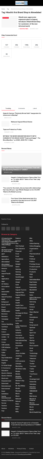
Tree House (33, 374)
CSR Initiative (6, 347)
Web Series (33, 396)
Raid (31, 277)
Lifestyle (18, 363)
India (17, 323)
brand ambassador (6, 310)
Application (5, 279)
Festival (18, 241)
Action (4, 247)
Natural (18, 401)
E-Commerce (6, 368)
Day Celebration (7, 357)
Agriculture (5, 259)
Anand (4, 271)
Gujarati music (20, 295)
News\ (18, 406)
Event (3, 391)
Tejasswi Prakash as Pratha (12, 129)
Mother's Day (20, 380)
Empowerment (6, 381)
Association (6, 286)
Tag (8, 9)
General (18, 279)
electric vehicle (7, 376)
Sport (31, 330)
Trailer (32, 369)
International (20, 338)
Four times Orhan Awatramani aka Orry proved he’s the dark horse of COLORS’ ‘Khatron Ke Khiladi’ (24, 200)
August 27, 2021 (34, 28)
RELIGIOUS (33, 290)
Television (33, 356)
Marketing (19, 366)
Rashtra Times (24, 28)
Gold (17, 285)
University (33, 381)
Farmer (4, 403)
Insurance (19, 335)
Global (18, 282)
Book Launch (6, 304)
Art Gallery (5, 284)
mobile (18, 374)
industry (18, 330)
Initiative (18, 332)
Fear (3, 411)
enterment (5, 383)
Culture (4, 350)
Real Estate (33, 282)
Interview (19, 343)
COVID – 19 (5, 337)
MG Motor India (21, 369)
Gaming (18, 272)
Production (33, 269)
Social (32, 320)
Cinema (4, 329)
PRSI (31, 274)
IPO (17, 348)
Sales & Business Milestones (35, 298)
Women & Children (33, 399)
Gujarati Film (20, 292)
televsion (33, 358)
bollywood (5, 302)
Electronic (5, 378)
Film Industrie (20, 248)
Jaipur (18, 351)
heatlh (18, 310)
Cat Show (5, 327)
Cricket (4, 339)
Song (31, 322)
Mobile (18, 371)
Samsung (33, 302)
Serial (31, 309)
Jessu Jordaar (20, 353)
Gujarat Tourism (21, 290)
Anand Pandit (6, 273)
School (32, 304)
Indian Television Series (21, 326)
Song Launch (34, 325)
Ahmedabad (6, 262)
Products (33, 272)
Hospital (18, 315)
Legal (17, 358)
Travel (32, 371)
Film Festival (20, 246)
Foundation (19, 259)
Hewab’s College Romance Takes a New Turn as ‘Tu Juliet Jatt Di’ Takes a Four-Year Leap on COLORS (26, 179)
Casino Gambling (7, 324)
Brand (4, 307)
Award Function (7, 297)
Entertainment (6, 386)
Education (5, 370)
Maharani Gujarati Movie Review (21, 122)
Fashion (4, 405)
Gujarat (18, 287)
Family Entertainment (6, 397)
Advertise (11, 448)
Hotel (17, 318)
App (3, 276)
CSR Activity (6, 345)
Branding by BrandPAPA (24, 454)
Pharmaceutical (35, 254)
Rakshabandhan (35, 279)
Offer (31, 241)
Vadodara (33, 384)
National (18, 399)
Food (17, 254)
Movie (18, 383)
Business (5, 17)
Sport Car (33, 332)
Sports (32, 335)
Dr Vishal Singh (7, 365)
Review (32, 292)
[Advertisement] (21, 82)
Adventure (5, 256)
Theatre (32, 361)
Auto (3, 289)
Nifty (17, 411)
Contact (31, 448)
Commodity (5, 334)
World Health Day (35, 412)
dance (4, 355)
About (3, 448)
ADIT (3, 254)
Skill (31, 314)
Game (17, 266)
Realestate (33, 285)
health (18, 300)
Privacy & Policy (21, 448)
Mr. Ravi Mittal (20, 386)
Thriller (32, 363)
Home (3, 9)
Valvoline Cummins (33, 387)
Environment (6, 388)
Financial (19, 251)
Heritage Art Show (22, 313)
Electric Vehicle (7, 373)
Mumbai (18, 391)
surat (31, 348)
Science (32, 307)
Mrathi (18, 388)
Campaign (5, 319)
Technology (33, 353)
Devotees (5, 360)
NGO (17, 409)
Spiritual (32, 327)
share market (34, 312)
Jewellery (19, 356)
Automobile (5, 291)
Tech (31, 351)
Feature (18, 238)
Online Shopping (35, 246)
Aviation (4, 294)
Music (18, 393)
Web (31, 393)
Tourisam (33, 366)
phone (32, 256)
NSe (31, 238)
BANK (3, 299)
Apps (3, 281)
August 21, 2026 (8, 172)
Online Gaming (34, 243)
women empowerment (34, 403)
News (17, 404)
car (3, 321)
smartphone (34, 317)
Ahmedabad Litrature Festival (7, 265)
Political (32, 259)
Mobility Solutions (19, 377)
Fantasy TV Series (8, 400)
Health (18, 297)
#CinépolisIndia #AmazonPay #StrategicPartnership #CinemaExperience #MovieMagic (9, 241)
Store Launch (34, 345)
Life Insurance (20, 361)
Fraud (17, 261)
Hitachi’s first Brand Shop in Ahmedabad (22, 9)
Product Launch (35, 266)
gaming (18, 269)
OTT (31, 251)
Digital (4, 363)
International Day (21, 340)
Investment (19, 345)
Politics (32, 261)
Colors (4, 332)
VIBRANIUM (33, 391)
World (32, 407)
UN (31, 376)
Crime (4, 342)
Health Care (19, 305)
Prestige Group (35, 264)
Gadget (18, 264)
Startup (32, 340)
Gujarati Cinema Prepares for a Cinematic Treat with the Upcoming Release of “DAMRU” (21, 169)
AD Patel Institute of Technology (7, 250)
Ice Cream (19, 321)
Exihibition (5, 394)
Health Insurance (21, 308)
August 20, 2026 (8, 194)
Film (17, 243)
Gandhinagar (20, 277)
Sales (31, 295)
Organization (34, 248)
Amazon (4, 268)
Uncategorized (35, 379)
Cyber (3, 352)
